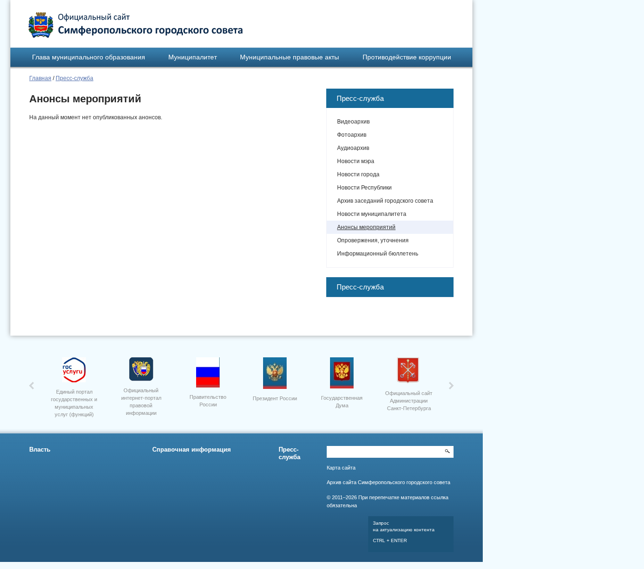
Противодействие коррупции (407, 57)
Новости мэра (355, 161)
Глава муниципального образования (88, 57)
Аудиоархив (353, 148)
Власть (39, 449)
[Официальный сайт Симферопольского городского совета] (135, 25)
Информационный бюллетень (377, 253)
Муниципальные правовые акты (289, 57)
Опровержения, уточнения (373, 240)
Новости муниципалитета (371, 214)
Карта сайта (341, 467)
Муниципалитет (192, 57)
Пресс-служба (74, 78)
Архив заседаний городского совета (385, 201)
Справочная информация (191, 449)
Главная (40, 78)
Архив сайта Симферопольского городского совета (388, 482)
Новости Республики (364, 187)
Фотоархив (351, 135)
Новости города (358, 174)
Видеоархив (353, 121)
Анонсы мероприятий (366, 227)
